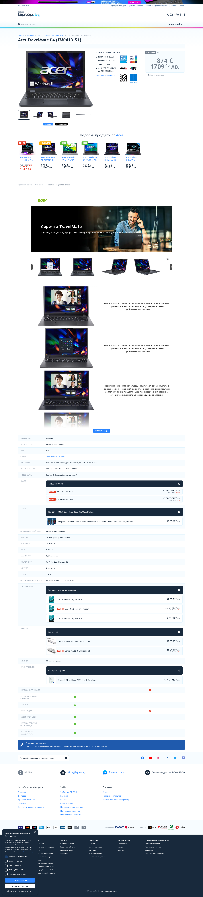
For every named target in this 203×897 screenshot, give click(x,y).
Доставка (132, 6)
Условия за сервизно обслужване (157, 6)
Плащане (140, 6)
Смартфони (93, 840)
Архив (105, 792)
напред (91, 115)
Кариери (64, 796)
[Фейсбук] (142, 758)
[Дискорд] (183, 758)
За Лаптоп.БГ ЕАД (68, 792)
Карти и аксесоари (96, 847)
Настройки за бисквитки (70, 815)
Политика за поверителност (72, 807)
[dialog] (20, 862)
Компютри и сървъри (153, 847)
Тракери (120, 847)
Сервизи (22, 803)
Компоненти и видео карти (42, 853)
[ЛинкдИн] (167, 758)
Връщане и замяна (26, 800)
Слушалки (92, 850)
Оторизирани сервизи (36, 743)
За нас (181, 6)
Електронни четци (67, 844)
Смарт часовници (123, 840)
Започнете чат (116, 772)
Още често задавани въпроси (31, 807)
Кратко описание (25, 185)
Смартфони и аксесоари (41, 857)
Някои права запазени (108, 891)
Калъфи (92, 844)
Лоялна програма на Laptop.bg (116, 800)
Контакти (174, 6)
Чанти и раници (38, 844)
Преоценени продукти (118, 6)
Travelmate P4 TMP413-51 (56, 457)
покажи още (101, 430)
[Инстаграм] (158, 758)
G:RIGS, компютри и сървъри (43, 847)
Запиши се (66, 758)
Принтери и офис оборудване (43, 873)
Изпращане (49, 124)
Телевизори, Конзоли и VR (42, 870)
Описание (39, 185)
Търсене (19, 24)
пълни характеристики (104, 75)
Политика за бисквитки (70, 811)
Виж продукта (51, 521)
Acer (119, 135)
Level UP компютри (152, 844)
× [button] (35, 832)
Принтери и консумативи (154, 853)
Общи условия (66, 803)
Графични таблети (67, 847)
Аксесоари (64, 853)
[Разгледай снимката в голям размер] (55, 79)
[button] (32, 267)
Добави (156, 75)
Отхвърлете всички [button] (20, 886)
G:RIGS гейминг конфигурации (157, 840)
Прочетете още (28, 852)
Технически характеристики (58, 185)
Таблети (63, 840)
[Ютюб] (150, 758)
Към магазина (24, 5)
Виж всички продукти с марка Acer (32, 165)
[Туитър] (175, 758)
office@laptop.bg (76, 772)
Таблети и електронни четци (43, 866)
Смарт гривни (122, 844)
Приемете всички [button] (19, 880)
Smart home (121, 850)
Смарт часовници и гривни (42, 863)
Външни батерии (95, 853)
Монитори (149, 850)
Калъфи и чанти (66, 850)
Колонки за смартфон (97, 857)
